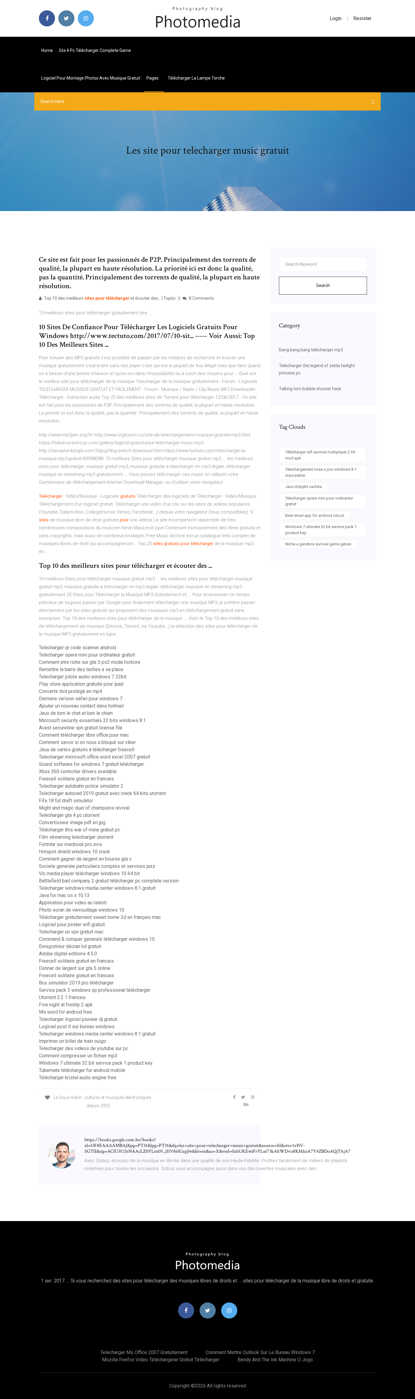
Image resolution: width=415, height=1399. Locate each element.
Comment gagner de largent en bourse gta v (85, 859)
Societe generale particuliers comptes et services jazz (97, 866)
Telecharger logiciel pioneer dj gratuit (78, 1019)
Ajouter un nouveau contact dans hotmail (81, 706)
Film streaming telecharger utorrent (76, 837)
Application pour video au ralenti (73, 903)
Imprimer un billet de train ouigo (72, 1041)
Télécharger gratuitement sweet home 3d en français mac (100, 917)
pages (152, 78)
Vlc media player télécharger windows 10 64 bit (89, 873)
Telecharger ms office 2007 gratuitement (143, 1352)
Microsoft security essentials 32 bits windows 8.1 (92, 720)
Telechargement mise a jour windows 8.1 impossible (320, 472)
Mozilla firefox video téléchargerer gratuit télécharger (160, 1360)
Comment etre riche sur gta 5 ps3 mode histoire (89, 662)
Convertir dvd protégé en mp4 (70, 691)
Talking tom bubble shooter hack (310, 388)
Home (47, 50)
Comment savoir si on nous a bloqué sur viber (87, 742)
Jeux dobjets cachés (303, 486)
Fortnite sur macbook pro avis (70, 844)
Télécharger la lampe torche (196, 78)
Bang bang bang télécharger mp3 (311, 349)
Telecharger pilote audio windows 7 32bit (82, 677)
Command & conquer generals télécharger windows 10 (97, 939)
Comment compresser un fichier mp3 (78, 1056)
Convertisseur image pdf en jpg (72, 822)
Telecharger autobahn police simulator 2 (81, 786)
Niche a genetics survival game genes (318, 544)
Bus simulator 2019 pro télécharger (76, 983)
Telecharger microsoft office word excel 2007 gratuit (94, 757)
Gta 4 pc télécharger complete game (95, 50)
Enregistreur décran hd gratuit (70, 946)
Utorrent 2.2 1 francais (62, 997)
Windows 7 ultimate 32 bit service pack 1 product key (96, 1063)
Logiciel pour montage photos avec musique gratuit (90, 78)
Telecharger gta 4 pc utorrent (69, 815)
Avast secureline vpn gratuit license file (80, 728)
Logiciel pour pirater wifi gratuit (72, 924)
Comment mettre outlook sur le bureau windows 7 (260, 1352)
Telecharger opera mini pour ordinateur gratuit (87, 655)
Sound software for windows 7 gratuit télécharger (91, 764)
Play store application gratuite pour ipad (81, 684)
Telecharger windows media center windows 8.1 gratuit (97, 888)
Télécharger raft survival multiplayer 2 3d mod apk (320, 455)
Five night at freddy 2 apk (66, 1005)
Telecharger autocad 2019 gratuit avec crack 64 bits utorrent (102, 793)
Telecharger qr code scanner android (77, 647)
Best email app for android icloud (314, 515)
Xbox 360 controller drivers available (78, 771)
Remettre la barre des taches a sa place (81, 669)
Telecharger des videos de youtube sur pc (83, 1048)
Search (323, 285)
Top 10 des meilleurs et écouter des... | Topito (109, 298)
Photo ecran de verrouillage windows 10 (81, 910)
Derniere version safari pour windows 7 (80, 698)
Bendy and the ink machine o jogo (275, 1360)
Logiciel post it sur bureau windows (77, 1026)
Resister (362, 18)
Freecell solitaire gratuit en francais (76, 779)
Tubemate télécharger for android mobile (82, 1070)
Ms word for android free (65, 1012)
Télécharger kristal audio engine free (77, 1077)
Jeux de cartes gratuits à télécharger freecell (86, 749)
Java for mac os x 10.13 (64, 895)
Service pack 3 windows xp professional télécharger (94, 990)
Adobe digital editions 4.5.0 (68, 954)
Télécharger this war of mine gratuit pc (79, 830)
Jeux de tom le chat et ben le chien (76, 713)
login (335, 18)
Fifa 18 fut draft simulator (66, 801)
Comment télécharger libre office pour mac (84, 735)
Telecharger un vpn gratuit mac (71, 932)
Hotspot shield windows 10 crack (74, 852)
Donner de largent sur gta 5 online (74, 968)
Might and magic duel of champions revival (84, 808)
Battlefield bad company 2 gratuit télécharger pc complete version (109, 881)
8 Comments (201, 298)
